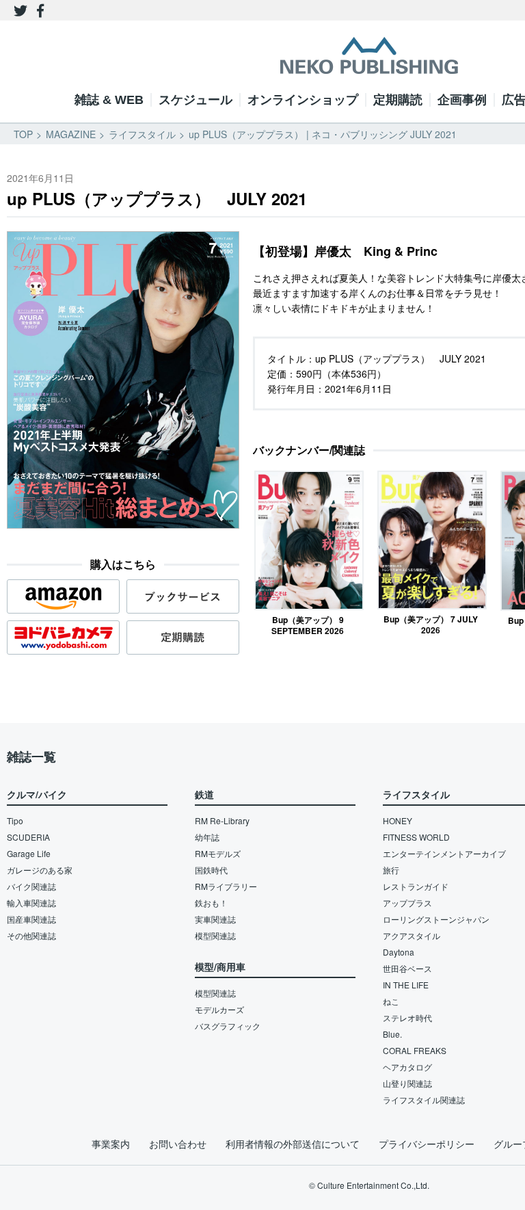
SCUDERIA (28, 837)
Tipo (15, 820)
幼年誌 (207, 837)
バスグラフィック (227, 1025)
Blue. (392, 1034)
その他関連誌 (31, 935)
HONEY (397, 820)
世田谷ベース (407, 968)
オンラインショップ (302, 100)
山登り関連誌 (407, 1083)
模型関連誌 (215, 935)
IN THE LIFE (406, 984)
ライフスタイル (142, 134)
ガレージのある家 (39, 870)
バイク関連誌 (31, 886)
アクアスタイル (411, 935)
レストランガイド (415, 886)
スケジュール (195, 100)
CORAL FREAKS (414, 1050)
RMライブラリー (226, 886)
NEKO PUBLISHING (369, 55)
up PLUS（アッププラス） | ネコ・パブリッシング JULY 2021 (323, 134)
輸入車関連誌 (31, 902)
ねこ (391, 1001)
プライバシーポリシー (426, 1143)
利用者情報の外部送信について (293, 1143)
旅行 (391, 870)
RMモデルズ (218, 853)
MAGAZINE (71, 134)
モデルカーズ (219, 1009)
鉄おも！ (211, 902)
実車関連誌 (215, 919)
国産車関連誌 (31, 919)
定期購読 (397, 100)
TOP (23, 134)
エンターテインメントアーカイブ (444, 853)
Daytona (398, 952)
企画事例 (462, 100)
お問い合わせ (177, 1143)
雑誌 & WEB (109, 100)
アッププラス (407, 902)
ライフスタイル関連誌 (424, 1099)
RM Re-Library (222, 820)
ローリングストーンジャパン (436, 919)
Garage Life (29, 853)
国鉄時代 (211, 870)
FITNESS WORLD (416, 837)
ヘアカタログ (407, 1067)
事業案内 (111, 1143)
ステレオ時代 (407, 1017)
